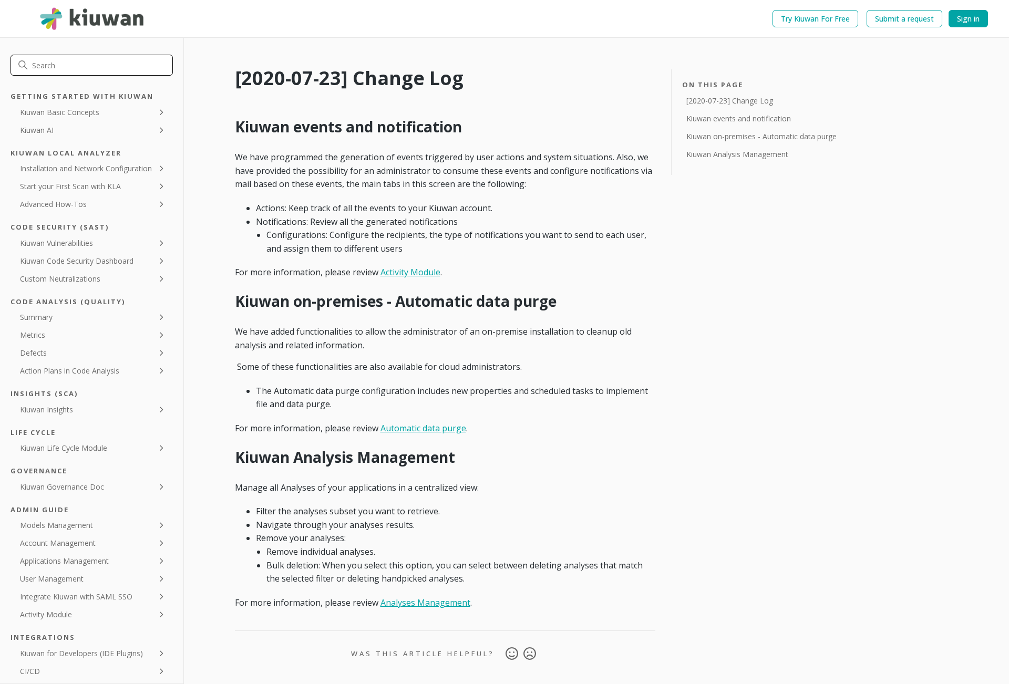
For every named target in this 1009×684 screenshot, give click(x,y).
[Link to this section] (227, 126)
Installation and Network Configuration (86, 168)
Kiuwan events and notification (738, 118)
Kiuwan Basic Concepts (59, 112)
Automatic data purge (423, 428)
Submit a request (904, 19)
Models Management (56, 525)
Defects (33, 353)
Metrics (32, 335)
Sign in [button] (968, 19)
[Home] (92, 18)
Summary (36, 317)
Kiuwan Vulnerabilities (56, 243)
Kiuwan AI (37, 130)
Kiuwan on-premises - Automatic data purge (761, 136)
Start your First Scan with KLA (70, 186)
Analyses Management (425, 602)
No (529, 654)
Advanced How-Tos (53, 204)
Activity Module (46, 614)
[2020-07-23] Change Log (729, 101)
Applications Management (64, 561)
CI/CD (30, 671)
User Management (52, 579)
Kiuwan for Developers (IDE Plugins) (81, 653)
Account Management (58, 543)
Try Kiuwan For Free (815, 19)
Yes (512, 654)
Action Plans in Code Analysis (69, 371)
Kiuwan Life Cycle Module (63, 448)
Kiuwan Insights (46, 409)
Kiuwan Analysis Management (737, 154)
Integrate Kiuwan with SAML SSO (76, 597)
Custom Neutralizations (60, 279)
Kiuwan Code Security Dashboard (76, 261)
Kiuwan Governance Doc (62, 487)
